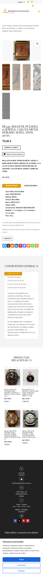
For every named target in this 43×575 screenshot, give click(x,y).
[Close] (41, 540)
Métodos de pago (14, 277)
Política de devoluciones (17, 284)
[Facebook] (4, 246)
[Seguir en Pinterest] (23, 520)
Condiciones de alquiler (17, 287)
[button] (37, 44)
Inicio (4, 26)
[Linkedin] (16, 246)
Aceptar (21, 559)
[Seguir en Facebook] (15, 520)
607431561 (22, 473)
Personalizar (21, 565)
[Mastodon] (24, 246)
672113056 (21, 475)
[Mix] (28, 246)
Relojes (9, 26)
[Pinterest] (20, 246)
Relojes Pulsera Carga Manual (23, 26)
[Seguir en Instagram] (27, 520)
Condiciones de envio (16, 280)
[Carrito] (32, 2)
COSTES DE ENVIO (30, 186)
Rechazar (21, 571)
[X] (8, 246)
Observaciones (13, 273)
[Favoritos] (33, 6)
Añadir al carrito (11, 147)
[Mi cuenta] (28, 2)
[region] (21, 557)
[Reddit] (12, 246)
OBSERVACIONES (11, 186)
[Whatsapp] (33, 246)
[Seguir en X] (19, 520)
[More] (37, 246)
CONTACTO (7, 238)
